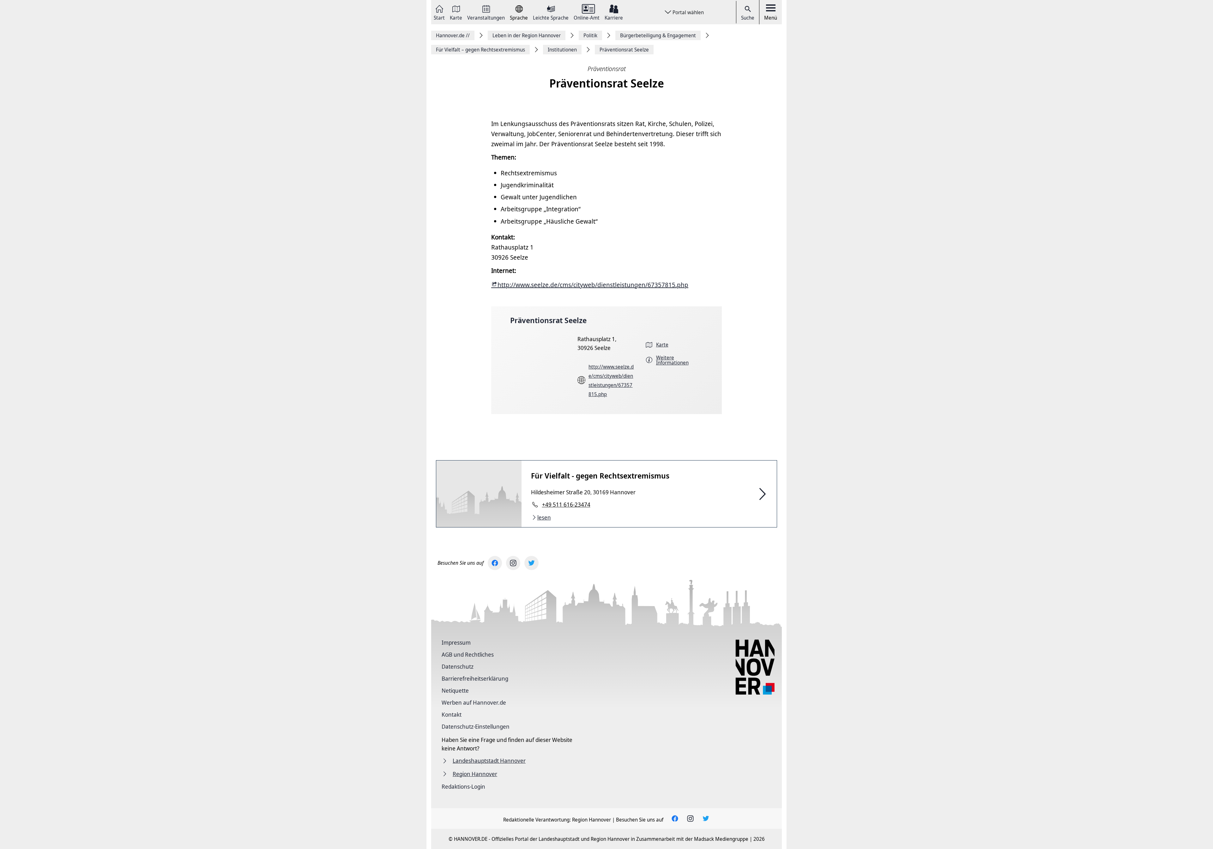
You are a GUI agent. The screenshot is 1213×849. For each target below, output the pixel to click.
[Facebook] (495, 563)
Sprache (519, 17)
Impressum (456, 642)
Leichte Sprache (551, 17)
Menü (770, 17)
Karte (456, 17)
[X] (531, 563)
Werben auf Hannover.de (474, 702)
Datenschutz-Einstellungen (476, 726)
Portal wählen (688, 12)
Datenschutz (458, 666)
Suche (747, 17)
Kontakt (452, 714)
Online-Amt (587, 17)
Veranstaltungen (486, 17)
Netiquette (455, 690)
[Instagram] (513, 563)
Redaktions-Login (463, 786)
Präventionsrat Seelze (548, 320)
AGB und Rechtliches (468, 654)
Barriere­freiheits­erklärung (475, 678)
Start (439, 17)
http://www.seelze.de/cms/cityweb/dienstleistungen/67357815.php (593, 284)
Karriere (614, 17)
